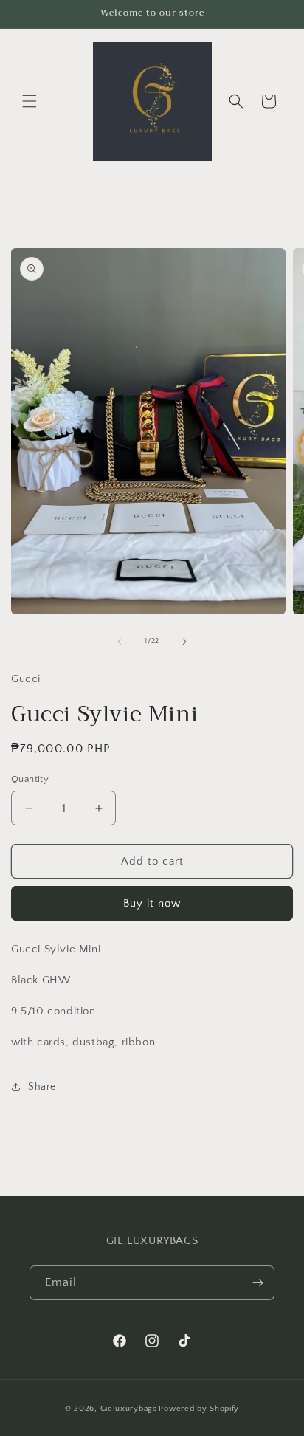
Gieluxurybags (128, 1408)
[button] (29, 101)
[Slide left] (119, 641)
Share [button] (42, 1087)
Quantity (30, 779)
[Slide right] (184, 641)
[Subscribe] (257, 1282)
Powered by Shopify (199, 1408)
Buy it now (152, 903)
